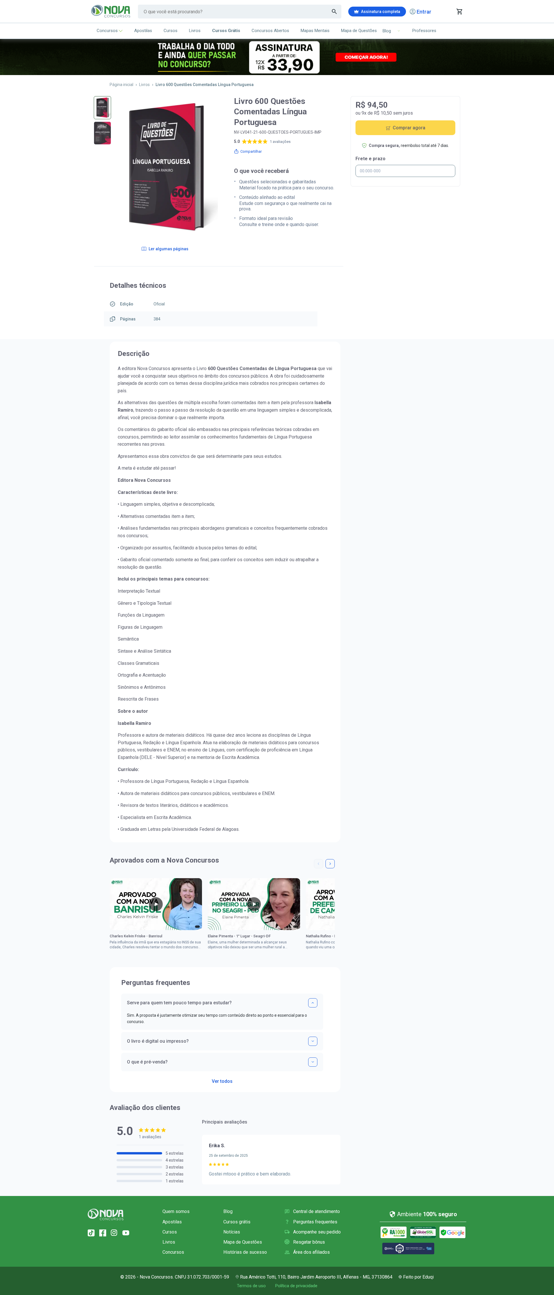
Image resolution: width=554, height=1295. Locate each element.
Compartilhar (251, 151)
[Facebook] (102, 1232)
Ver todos (222, 1079)
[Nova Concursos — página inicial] (111, 11)
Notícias (231, 1232)
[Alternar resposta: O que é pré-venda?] (312, 1062)
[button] (318, 863)
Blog (228, 1211)
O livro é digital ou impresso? (158, 1041)
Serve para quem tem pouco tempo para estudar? (179, 1002)
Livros (195, 30)
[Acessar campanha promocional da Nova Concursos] (277, 57)
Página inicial (121, 84)
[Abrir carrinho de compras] (459, 11)
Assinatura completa (380, 11)
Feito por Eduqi (418, 1277)
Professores (424, 30)
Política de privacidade (296, 1285)
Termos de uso (251, 1285)
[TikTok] (91, 1232)
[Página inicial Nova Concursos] (105, 1214)
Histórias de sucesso (245, 1252)
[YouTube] (125, 1232)
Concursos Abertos (270, 30)
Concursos (107, 30)
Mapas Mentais (315, 30)
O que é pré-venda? (147, 1062)
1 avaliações (280, 141)
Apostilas (143, 30)
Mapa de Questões (359, 30)
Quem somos (176, 1211)
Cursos (170, 30)
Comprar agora (409, 127)
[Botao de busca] (334, 11)
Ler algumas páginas (168, 249)
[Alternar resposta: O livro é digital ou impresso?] (312, 1041)
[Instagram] (114, 1232)
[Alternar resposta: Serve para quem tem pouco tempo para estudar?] (312, 1002)
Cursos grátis (236, 1222)
